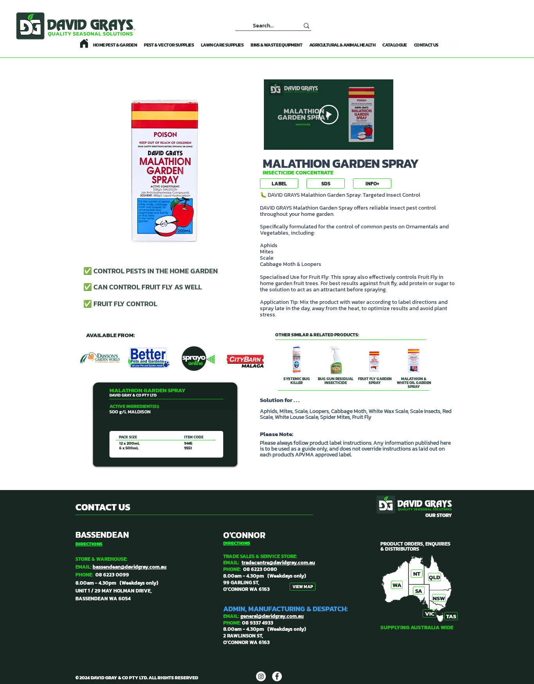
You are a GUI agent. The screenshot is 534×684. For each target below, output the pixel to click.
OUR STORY (438, 515)
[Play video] (329, 114)
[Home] (84, 43)
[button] (372, 183)
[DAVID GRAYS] (261, 676)
